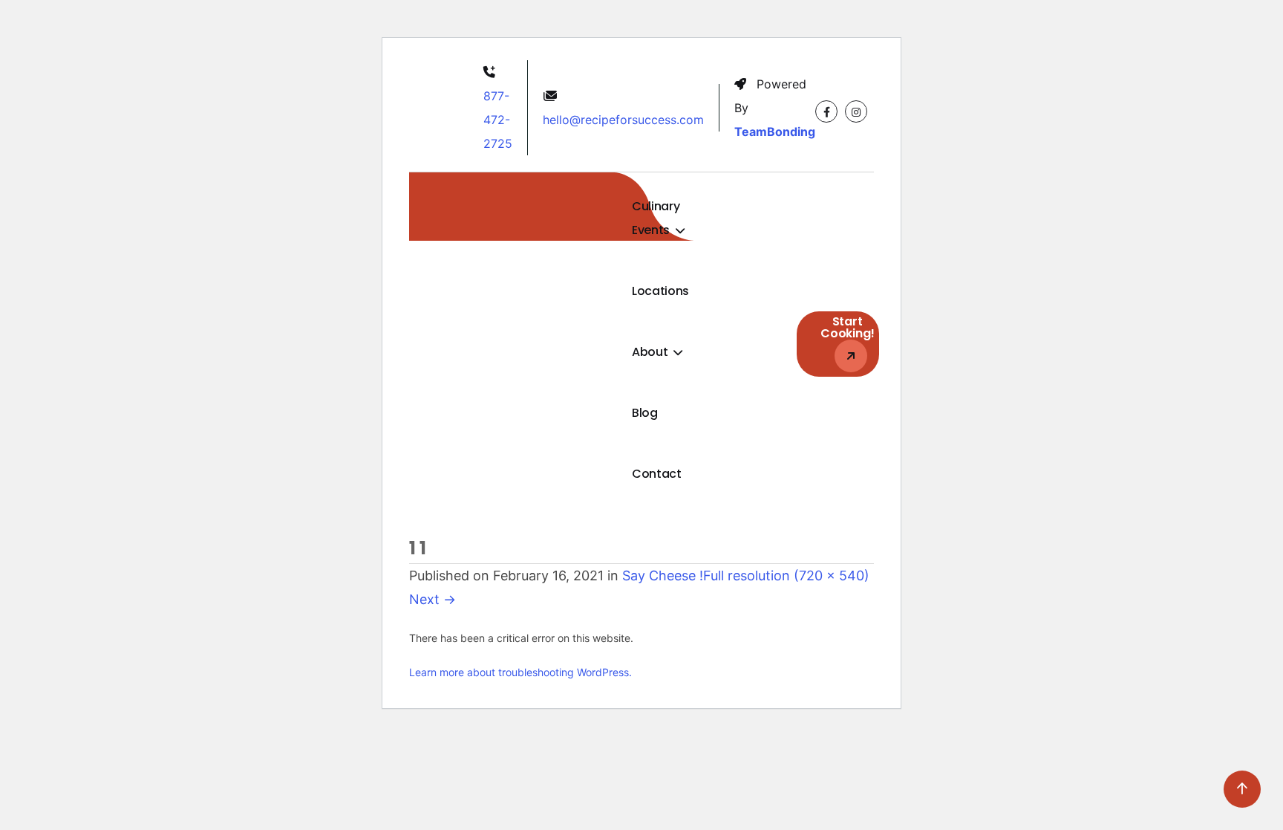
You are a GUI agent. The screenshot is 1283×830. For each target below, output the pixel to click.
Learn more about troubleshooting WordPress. (520, 672)
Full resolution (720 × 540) (786, 575)
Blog (645, 412)
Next (432, 599)
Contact (657, 473)
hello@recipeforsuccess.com (623, 119)
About (651, 351)
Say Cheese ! (662, 575)
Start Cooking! (847, 327)
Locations (660, 290)
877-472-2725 (497, 119)
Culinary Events (655, 218)
